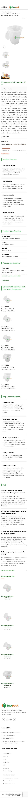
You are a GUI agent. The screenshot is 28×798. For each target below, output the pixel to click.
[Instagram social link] (7, 719)
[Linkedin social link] (14, 719)
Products (8, 12)
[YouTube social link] (10, 719)
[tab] (6, 150)
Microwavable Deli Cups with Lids (9, 15)
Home (2, 12)
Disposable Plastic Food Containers (10, 13)
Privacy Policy (16, 795)
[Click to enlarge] (3, 47)
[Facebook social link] (3, 719)
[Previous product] (23, 18)
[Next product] (26, 18)
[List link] (14, 742)
